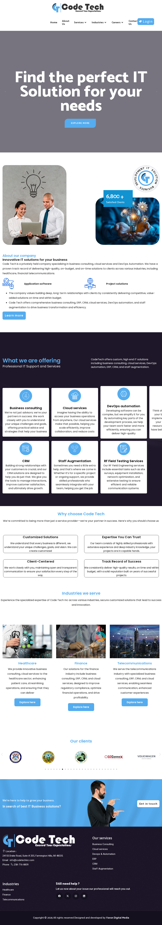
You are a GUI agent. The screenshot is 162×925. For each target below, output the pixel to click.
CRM (94, 863)
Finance (7, 894)
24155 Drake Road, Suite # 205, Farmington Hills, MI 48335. (33, 855)
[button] (2, 754)
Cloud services (100, 849)
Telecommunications (13, 899)
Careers (116, 22)
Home (53, 22)
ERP (94, 858)
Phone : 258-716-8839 (15, 864)
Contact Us (133, 22)
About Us (65, 22)
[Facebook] (59, 896)
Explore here (27, 702)
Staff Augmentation (102, 868)
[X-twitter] (67, 896)
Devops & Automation (103, 854)
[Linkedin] (84, 896)
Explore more (80, 123)
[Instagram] (75, 896)
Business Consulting (103, 844)
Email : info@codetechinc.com (18, 860)
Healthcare (8, 889)
